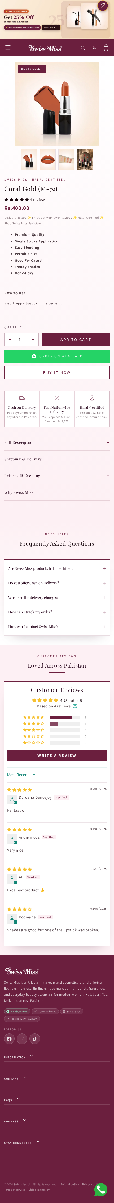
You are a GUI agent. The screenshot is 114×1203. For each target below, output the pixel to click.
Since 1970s (73, 1011)
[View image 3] (66, 159)
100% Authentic (47, 1011)
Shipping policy (39, 1189)
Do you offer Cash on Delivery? (57, 583)
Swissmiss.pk (22, 1184)
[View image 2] (48, 159)
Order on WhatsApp (60, 356)
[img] (19, 789)
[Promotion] (57, 19)
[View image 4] (85, 159)
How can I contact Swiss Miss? (57, 626)
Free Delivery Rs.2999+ (24, 1019)
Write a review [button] (56, 755)
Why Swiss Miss (57, 492)
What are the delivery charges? (57, 597)
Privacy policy (91, 1184)
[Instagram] (22, 1038)
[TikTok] (34, 1038)
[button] (8, 48)
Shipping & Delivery (57, 458)
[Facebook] (9, 1038)
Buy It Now (57, 373)
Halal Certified (19, 1011)
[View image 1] (29, 159)
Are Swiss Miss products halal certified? (57, 568)
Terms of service (14, 1189)
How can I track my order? (57, 612)
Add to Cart (75, 340)
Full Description (57, 442)
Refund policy (70, 1184)
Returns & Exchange (57, 475)
